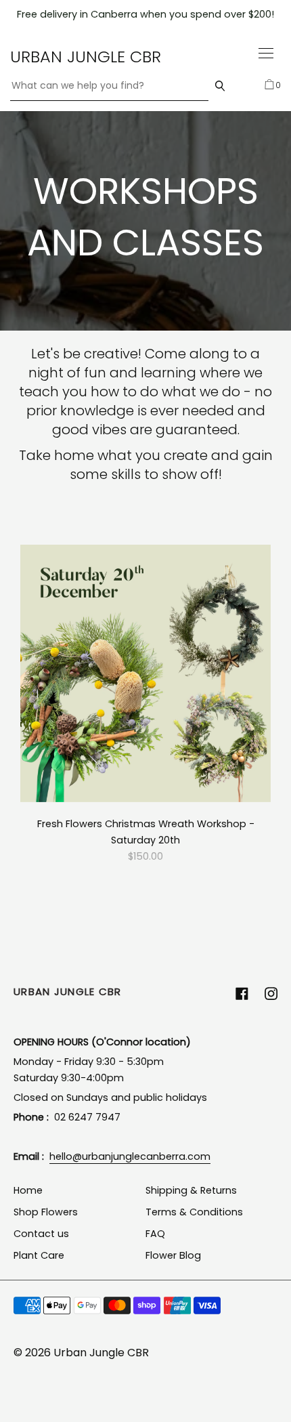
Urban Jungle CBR (85, 56)
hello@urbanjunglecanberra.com (129, 1156)
